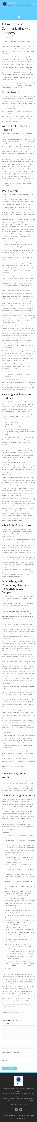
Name (4, 1044)
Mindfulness (11, 1012)
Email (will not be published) (11, 1052)
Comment (5, 1024)
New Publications (20, 1012)
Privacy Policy (30, 1115)
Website (4, 1060)
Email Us (18, 13)
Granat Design (21, 1118)
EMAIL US (23, 1105)
